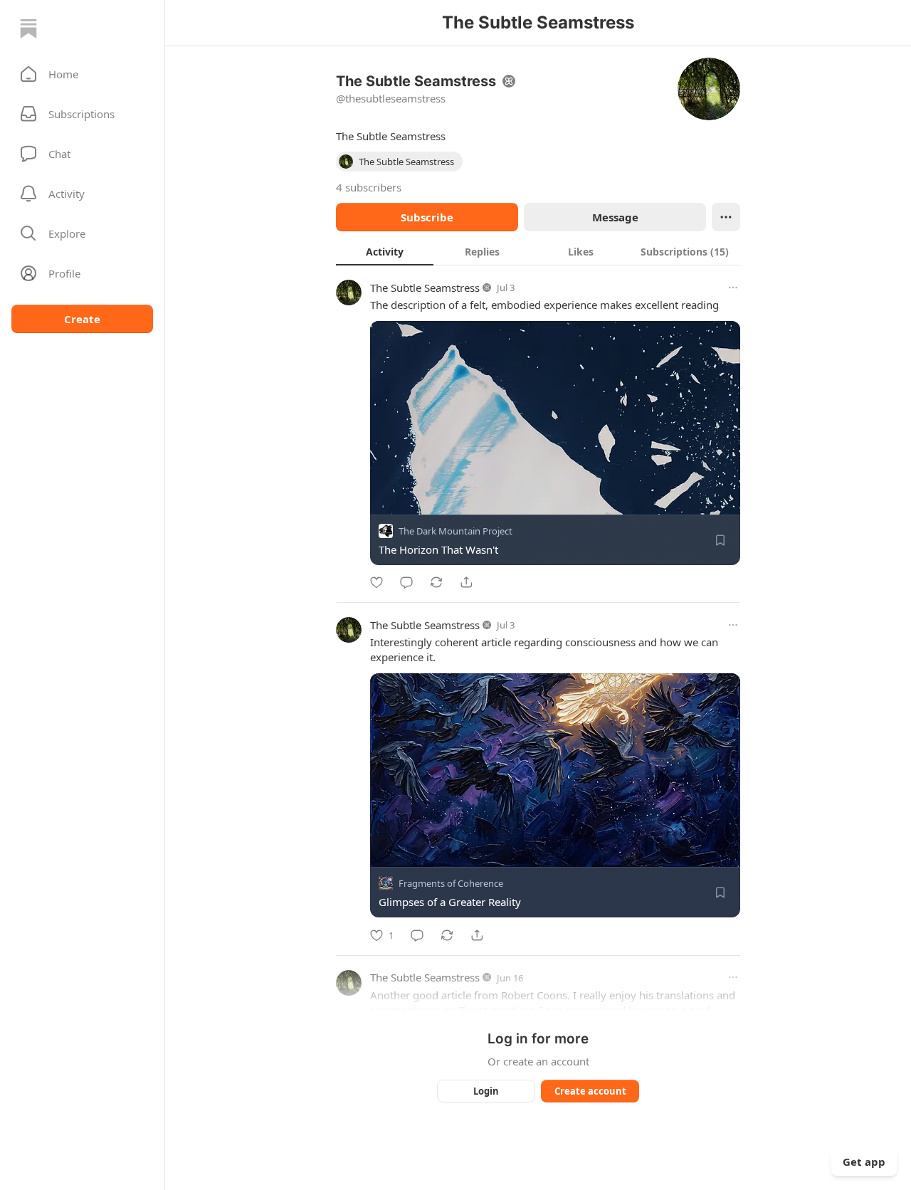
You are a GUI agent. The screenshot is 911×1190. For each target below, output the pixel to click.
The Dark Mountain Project (455, 531)
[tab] (384, 251)
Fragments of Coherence (451, 884)
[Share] (466, 582)
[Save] (720, 540)
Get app (864, 1161)
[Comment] (406, 582)
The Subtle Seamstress (425, 287)
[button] (82, 74)
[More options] (733, 287)
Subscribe (427, 217)
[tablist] (538, 251)
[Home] (28, 28)
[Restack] (436, 582)
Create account (590, 1091)
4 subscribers (368, 187)
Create (82, 319)
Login (486, 1091)
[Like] (376, 582)
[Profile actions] (726, 217)
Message (615, 217)
